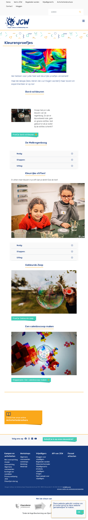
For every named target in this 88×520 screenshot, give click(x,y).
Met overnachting (11, 460)
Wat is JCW (18, 2)
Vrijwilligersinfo (48, 2)
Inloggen (19, 6)
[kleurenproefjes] (44, 61)
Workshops (25, 453)
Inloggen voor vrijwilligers (41, 458)
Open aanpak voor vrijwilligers (42, 477)
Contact (9, 6)
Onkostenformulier (43, 464)
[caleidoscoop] (44, 353)
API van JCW (57, 453)
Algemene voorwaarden (9, 468)
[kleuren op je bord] (21, 115)
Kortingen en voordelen (9, 473)
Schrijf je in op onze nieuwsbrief (58, 439)
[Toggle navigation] (83, 21)
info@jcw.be (67, 487)
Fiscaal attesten (72, 454)
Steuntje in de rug (11, 481)
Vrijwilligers (41, 453)
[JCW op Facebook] (26, 438)
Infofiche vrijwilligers (40, 470)
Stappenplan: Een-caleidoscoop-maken (30, 380)
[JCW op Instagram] (29, 438)
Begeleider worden (32, 2)
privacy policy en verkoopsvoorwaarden (70, 489)
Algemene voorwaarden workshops (25, 459)
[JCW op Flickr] (32, 438)
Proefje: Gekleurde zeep (23, 318)
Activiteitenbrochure (65, 2)
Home (8, 2)
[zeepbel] (44, 292)
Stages (38, 474)
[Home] (17, 28)
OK (79, 512)
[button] (42, 154)
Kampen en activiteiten (9, 454)
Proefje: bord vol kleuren (23, 135)
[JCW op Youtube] (35, 438)
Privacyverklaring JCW (10, 478)
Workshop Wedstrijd (23, 465)
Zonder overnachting (9, 463)
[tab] (44, 154)
